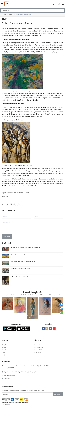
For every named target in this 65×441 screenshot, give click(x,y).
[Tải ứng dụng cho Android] (10, 328)
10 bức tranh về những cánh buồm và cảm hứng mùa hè (22, 261)
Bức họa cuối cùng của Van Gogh (17, 255)
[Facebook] (61, 304)
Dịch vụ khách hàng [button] (8, 386)
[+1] (18, 204)
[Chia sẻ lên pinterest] (14, 204)
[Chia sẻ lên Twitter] (11, 204)
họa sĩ (54, 183)
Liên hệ (3, 352)
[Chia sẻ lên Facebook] (7, 204)
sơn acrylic (56, 33)
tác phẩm (23, 49)
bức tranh (60, 49)
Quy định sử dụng (37, 352)
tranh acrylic (27, 28)
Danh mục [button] (5, 340)
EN (55, 4)
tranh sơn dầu (38, 28)
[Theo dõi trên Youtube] (50, 328)
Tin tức (3, 355)
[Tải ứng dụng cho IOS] (23, 328)
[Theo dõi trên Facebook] (43, 328)
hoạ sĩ (11, 116)
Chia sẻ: (4, 205)
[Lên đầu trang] (61, 435)
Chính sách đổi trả (38, 350)
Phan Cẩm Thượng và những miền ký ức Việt (20, 269)
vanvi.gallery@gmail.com (9, 375)
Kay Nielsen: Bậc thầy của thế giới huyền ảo (20, 277)
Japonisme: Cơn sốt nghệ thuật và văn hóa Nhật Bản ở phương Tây (25, 247)
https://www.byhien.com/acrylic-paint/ (18, 192)
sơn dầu (48, 33)
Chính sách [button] (37, 340)
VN (53, 4)
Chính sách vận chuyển (38, 347)
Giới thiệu (4, 347)
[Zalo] (61, 308)
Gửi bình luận (7, 236)
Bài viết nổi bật (6, 243)
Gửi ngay (59, 394)
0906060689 (7, 379)
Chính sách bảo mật (38, 345)
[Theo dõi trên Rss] (46, 328)
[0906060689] (61, 312)
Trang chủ (4, 345)
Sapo (9, 404)
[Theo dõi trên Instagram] (54, 328)
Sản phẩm (4, 350)
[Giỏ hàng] (62, 4)
